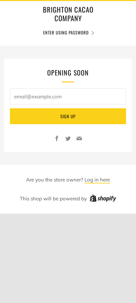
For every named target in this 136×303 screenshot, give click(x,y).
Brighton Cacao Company (68, 14)
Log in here (97, 180)
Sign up (68, 116)
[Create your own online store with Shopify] (103, 199)
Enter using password (66, 32)
